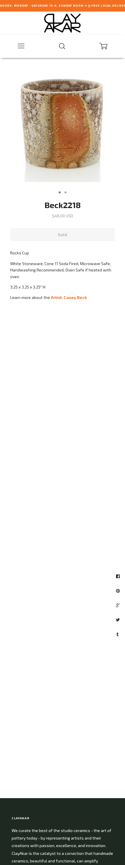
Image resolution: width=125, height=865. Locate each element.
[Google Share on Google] (119, 605)
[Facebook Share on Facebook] (119, 576)
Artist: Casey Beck (69, 297)
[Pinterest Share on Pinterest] (119, 590)
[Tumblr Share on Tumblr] (118, 634)
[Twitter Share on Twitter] (118, 619)
